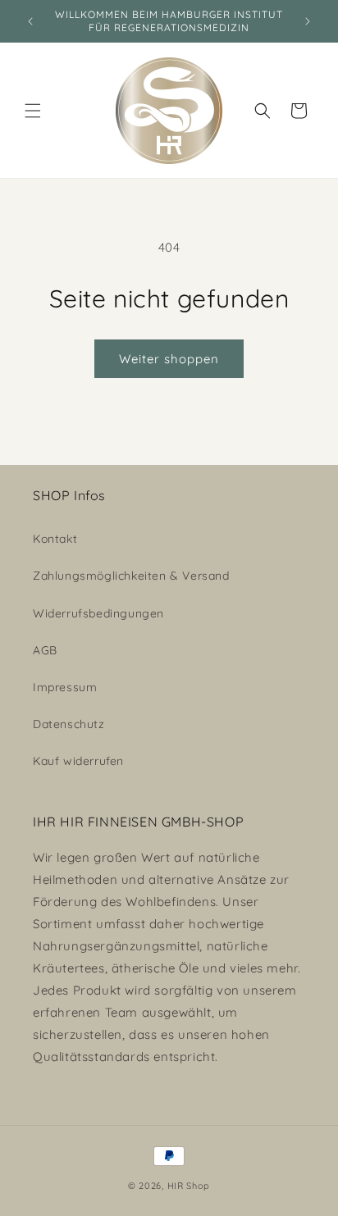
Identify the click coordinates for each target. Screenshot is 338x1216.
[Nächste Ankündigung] (308, 21)
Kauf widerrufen (78, 761)
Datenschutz (69, 724)
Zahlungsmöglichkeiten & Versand (131, 575)
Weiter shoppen (169, 359)
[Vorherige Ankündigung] (30, 21)
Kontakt (55, 538)
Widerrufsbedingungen (98, 613)
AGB (45, 650)
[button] (33, 111)
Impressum (65, 687)
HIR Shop (189, 1185)
